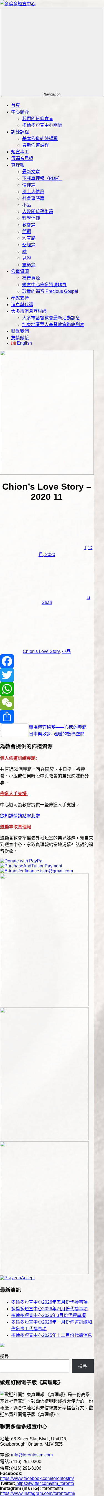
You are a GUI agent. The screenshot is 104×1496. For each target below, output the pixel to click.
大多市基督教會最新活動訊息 (51, 318)
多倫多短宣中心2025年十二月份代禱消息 (51, 1335)
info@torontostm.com (32, 1455)
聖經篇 (28, 244)
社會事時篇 (33, 198)
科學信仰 (31, 218)
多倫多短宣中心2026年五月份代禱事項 (49, 1302)
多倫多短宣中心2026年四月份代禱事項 (49, 1308)
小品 (26, 205)
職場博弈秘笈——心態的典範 (58, 727)
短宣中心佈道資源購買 (44, 284)
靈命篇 (28, 264)
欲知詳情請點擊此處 (20, 815)
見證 (26, 258)
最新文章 (31, 171)
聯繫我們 (20, 331)
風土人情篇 (33, 191)
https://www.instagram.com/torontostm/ (37, 1493)
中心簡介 (20, 112)
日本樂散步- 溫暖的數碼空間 (57, 734)
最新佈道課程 (35, 145)
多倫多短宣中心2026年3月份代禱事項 (48, 1315)
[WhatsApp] (47, 689)
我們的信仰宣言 (37, 118)
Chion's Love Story (41, 651)
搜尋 (4, 1356)
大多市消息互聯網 (29, 311)
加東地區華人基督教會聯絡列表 (53, 324)
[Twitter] (47, 675)
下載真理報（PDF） (42, 178)
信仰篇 (28, 185)
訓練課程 (20, 132)
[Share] (47, 717)
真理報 (17, 165)
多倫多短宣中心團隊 (42, 125)
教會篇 (28, 225)
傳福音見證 (22, 158)
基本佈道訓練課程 (40, 138)
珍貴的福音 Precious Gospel (50, 291)
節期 (26, 231)
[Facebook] (47, 661)
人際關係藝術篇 (37, 211)
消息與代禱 (22, 304)
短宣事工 (20, 151)
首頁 (15, 105)
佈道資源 (20, 271)
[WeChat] (47, 703)
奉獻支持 (20, 298)
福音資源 (31, 278)
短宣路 (28, 238)
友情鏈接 (20, 337)
